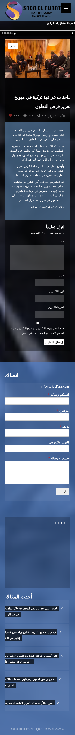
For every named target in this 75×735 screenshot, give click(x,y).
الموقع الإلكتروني (56, 307)
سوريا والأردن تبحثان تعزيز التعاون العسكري (29, 703)
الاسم (61, 275)
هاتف (64, 426)
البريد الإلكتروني (56, 291)
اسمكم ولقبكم (58, 395)
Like (16, 115)
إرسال (62, 491)
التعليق (61, 241)
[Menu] (66, 8)
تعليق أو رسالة (58, 458)
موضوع (63, 411)
